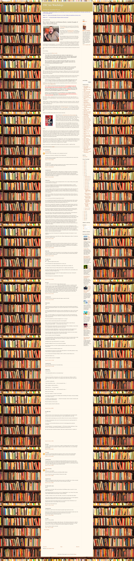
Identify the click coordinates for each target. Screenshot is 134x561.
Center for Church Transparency (86, 100)
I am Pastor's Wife (86, 93)
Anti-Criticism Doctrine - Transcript (87, 106)
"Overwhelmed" (70, 31)
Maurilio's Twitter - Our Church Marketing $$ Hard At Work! (87, 149)
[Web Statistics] (85, 21)
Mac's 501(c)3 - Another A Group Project (87, 152)
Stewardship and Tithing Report (87, 98)
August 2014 (87, 180)
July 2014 (86, 182)
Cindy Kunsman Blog (87, 92)
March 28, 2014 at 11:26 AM (49, 366)
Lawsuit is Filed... (86, 248)
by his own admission (64, 107)
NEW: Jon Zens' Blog (87, 91)
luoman (69, 554)
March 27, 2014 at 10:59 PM (49, 247)
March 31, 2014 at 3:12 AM (49, 505)
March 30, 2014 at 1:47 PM (49, 465)
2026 (85, 160)
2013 (85, 211)
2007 (85, 219)
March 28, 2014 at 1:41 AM (49, 255)
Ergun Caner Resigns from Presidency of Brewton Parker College (87, 257)
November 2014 (87, 177)
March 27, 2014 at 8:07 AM (49, 166)
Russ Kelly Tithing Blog (87, 120)
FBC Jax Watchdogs (53, 5)
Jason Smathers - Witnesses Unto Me (86, 102)
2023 (85, 165)
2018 (85, 169)
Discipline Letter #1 (87, 126)
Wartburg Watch (86, 116)
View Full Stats (85, 156)
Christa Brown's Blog (87, 144)
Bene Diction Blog (86, 122)
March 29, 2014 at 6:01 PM (49, 456)
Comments (85, 228)
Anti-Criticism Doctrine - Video (87, 108)
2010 (85, 215)
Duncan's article (54, 53)
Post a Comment (46, 529)
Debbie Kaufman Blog (87, 112)
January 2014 (87, 209)
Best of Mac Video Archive (86, 133)
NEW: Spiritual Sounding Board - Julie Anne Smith (87, 87)
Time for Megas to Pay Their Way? (89, 302)
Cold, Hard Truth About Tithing (87, 137)
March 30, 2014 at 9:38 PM (49, 482)
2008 (85, 218)
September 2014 (87, 179)
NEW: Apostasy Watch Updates (87, 90)
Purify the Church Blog (87, 125)
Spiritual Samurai (86, 96)
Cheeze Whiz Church (87, 121)
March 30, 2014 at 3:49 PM (49, 475)
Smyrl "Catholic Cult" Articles (87, 131)
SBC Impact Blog (86, 141)
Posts (85, 226)
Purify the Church (86, 117)
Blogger (75, 554)
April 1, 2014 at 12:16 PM (49, 527)
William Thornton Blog (87, 111)
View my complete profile (86, 44)
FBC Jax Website (86, 146)
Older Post (77, 546)
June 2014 (86, 183)
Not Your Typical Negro (87, 95)
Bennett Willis (47, 468)
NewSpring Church (71, 30)
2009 (85, 217)
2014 (85, 175)
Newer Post (45, 546)
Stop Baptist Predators (87, 143)
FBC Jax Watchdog (87, 30)
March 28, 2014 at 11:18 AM (49, 360)
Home (61, 546)
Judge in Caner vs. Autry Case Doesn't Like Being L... (88, 194)
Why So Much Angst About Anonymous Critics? (87, 338)
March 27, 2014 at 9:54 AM (49, 177)
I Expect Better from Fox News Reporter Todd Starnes (87, 277)
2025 (85, 162)
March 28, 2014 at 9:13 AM (49, 293)
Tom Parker (47, 151)
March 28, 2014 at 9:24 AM (49, 299)
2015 (85, 173)
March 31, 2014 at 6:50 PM (49, 515)
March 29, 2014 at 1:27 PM (49, 440)
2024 (85, 163)
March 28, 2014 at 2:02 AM (49, 279)
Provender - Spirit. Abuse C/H (86, 110)
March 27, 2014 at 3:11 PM (49, 238)
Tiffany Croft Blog (86, 142)
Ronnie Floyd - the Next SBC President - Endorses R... (87, 205)
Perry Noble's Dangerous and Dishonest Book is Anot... (88, 190)
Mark (46, 452)
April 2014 (86, 186)
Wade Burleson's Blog (87, 135)
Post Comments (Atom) (50, 548)
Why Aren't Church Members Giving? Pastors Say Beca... (88, 197)
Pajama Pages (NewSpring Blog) (86, 115)
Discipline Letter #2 (87, 127)
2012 (85, 212)
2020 (85, 166)
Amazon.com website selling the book (49, 83)
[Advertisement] (61, 538)
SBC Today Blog (86, 138)
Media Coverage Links (87, 104)
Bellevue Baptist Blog (87, 139)
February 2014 (87, 208)
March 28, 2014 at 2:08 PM (49, 408)
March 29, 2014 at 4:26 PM (49, 449)
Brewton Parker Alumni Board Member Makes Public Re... (87, 201)
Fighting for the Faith (87, 118)
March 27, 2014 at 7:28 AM (49, 159)
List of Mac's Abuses (87, 123)
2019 (85, 168)
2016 (85, 172)
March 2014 (87, 187)
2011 (85, 214)
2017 (85, 170)
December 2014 (87, 176)
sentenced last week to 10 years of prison (69, 114)
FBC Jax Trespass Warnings (86, 129)
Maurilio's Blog (86, 147)
